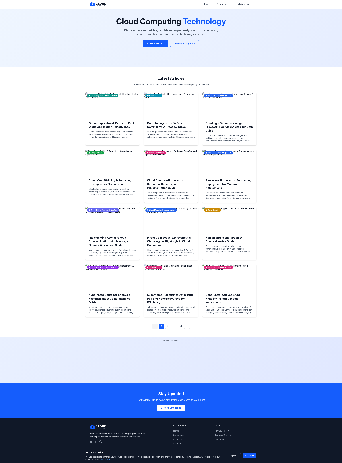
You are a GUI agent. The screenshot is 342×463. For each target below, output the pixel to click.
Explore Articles (155, 43)
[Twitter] (91, 441)
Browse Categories (185, 43)
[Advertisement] (171, 361)
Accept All (249, 456)
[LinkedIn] (96, 441)
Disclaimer (220, 439)
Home (207, 4)
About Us (177, 439)
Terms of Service (223, 435)
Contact (177, 443)
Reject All (234, 456)
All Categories (244, 4)
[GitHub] (100, 441)
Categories (222, 4)
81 (181, 326)
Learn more (105, 459)
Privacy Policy (222, 430)
